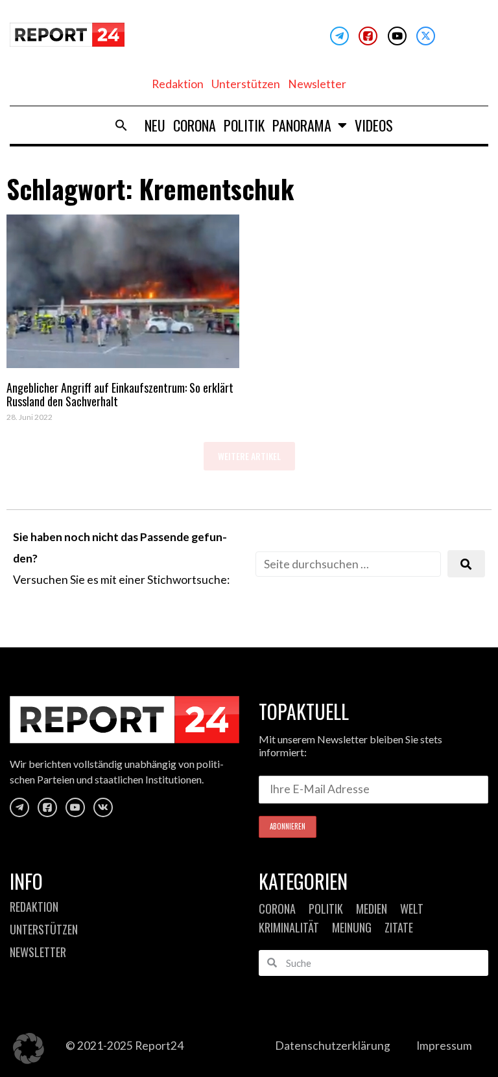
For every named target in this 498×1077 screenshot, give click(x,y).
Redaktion (178, 84)
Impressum (444, 1045)
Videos (374, 125)
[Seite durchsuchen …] (348, 564)
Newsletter (317, 84)
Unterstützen (245, 84)
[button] (121, 125)
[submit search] (466, 564)
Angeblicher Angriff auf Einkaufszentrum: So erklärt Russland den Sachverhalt (119, 394)
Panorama (301, 125)
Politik (244, 125)
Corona (194, 125)
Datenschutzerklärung (332, 1045)
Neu (155, 125)
